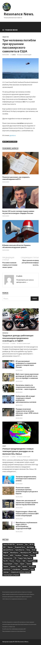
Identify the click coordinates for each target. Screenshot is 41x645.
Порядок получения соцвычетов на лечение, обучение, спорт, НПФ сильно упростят (27, 412)
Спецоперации (7, 563)
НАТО (11, 555)
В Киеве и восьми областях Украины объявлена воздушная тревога (16, 246)
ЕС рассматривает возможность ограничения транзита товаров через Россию (26, 364)
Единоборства (19, 550)
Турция (22, 563)
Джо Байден (30, 547)
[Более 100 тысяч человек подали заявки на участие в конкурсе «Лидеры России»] (20, 209)
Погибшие (18, 555)
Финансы (5, 333)
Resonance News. (19, 14)
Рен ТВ (5, 561)
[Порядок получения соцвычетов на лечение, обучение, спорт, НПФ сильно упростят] (8, 416)
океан (32, 569)
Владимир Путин (20, 547)
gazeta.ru (13, 135)
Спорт (4, 446)
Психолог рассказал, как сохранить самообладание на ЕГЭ (16, 178)
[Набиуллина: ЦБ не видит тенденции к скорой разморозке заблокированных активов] (8, 403)
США (24, 561)
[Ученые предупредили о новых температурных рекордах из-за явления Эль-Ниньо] (20, 444)
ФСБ (19, 566)
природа (6, 572)
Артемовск (20, 544)
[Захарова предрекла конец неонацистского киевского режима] (8, 483)
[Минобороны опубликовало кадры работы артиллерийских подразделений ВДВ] (8, 529)
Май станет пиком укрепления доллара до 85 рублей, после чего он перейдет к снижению (27, 376)
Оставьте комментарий (24, 54)
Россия (18, 561)
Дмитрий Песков (8, 550)
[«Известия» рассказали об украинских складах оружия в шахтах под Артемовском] (8, 507)
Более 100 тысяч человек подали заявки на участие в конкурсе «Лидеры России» (18, 212)
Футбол (24, 566)
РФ (15, 558)
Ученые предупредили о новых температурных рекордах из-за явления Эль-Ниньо (18, 451)
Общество (5, 37)
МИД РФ (5, 552)
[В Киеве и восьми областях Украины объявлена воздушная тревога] (20, 243)
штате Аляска (12, 141)
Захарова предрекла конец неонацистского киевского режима (26, 478)
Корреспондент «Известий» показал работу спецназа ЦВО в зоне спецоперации (27, 513)
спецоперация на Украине (11, 575)
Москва (35, 552)
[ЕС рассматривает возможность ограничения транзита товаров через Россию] (8, 368)
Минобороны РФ (25, 552)
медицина (25, 569)
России (12, 561)
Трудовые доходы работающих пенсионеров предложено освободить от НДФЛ (17, 338)
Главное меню (11, 30)
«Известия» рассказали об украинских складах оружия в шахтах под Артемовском (27, 502)
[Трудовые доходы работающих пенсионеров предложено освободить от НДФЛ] (20, 331)
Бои (26, 544)
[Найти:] (20, 298)
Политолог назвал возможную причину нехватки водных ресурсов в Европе (27, 490)
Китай (33, 550)
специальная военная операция (20, 572)
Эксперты (32, 566)
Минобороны (14, 552)
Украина (28, 563)
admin (14, 54)
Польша (32, 555)
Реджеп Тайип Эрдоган (25, 558)
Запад (28, 550)
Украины (13, 566)
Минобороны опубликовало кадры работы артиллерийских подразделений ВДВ (26, 525)
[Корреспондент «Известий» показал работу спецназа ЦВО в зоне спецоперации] (8, 518)
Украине (5, 566)
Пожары (25, 555)
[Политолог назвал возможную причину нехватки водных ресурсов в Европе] (8, 494)
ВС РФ (31, 544)
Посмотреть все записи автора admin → (25, 281)
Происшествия (7, 558)
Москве (5, 555)
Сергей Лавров (32, 561)
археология (6, 569)
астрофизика (16, 569)
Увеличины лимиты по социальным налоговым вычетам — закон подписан (26, 387)
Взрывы (10, 547)
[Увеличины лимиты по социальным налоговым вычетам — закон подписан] (8, 392)
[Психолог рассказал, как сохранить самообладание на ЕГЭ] (20, 175)
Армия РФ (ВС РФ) (9, 544)
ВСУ (4, 547)
